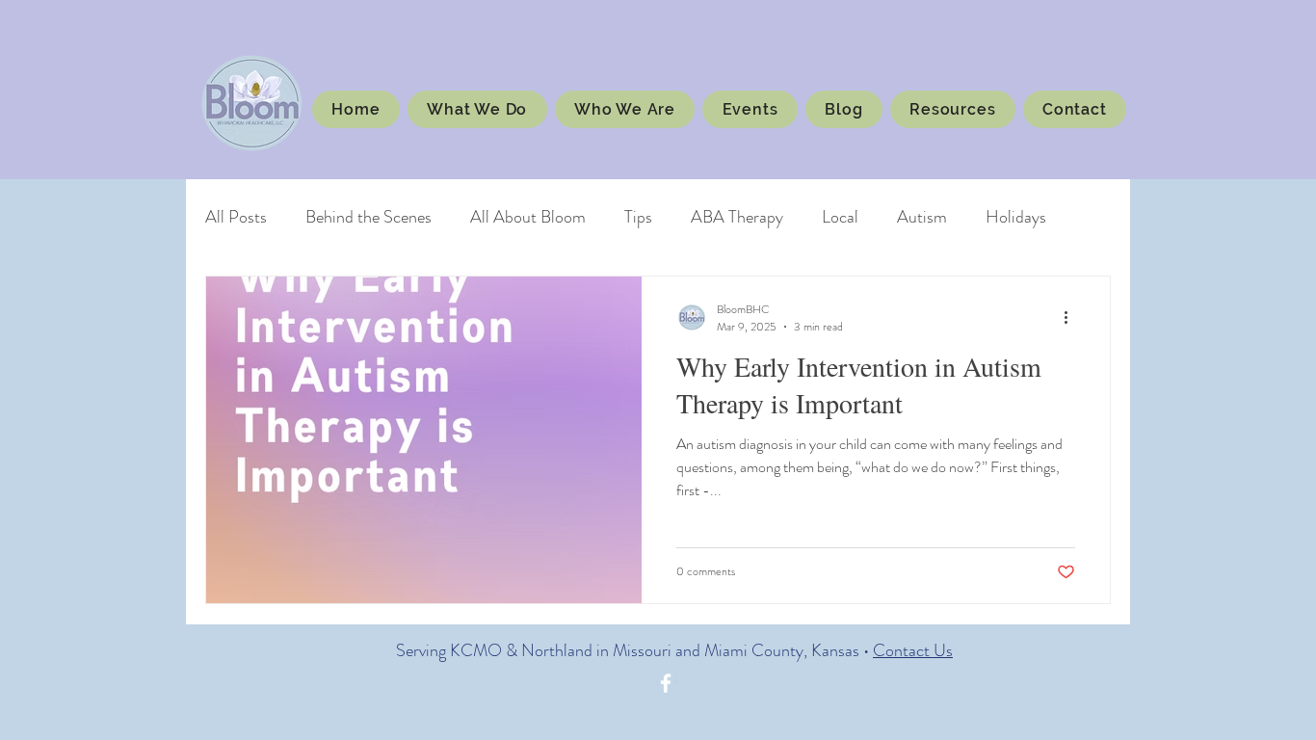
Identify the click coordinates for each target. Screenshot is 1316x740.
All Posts (236, 217)
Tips (638, 217)
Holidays (1016, 217)
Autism (922, 217)
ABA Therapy (737, 217)
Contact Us (913, 650)
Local (840, 217)
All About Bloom (528, 217)
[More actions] (1072, 318)
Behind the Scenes (368, 217)
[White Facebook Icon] (665, 683)
